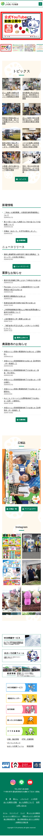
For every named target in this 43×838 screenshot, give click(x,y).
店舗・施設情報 (13, 739)
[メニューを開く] (40, 4)
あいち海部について (26, 802)
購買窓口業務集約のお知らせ (15, 296)
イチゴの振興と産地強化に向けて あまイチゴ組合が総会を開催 (30, 145)
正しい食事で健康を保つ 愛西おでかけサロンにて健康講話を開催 (10, 95)
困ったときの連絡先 (33, 813)
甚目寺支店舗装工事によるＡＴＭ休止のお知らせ (22, 280)
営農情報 (22, 420)
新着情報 (22, 240)
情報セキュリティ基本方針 (31, 816)
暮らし (15, 799)
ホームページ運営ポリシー (11, 816)
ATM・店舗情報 (28, 739)
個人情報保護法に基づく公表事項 (28, 819)
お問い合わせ (21, 806)
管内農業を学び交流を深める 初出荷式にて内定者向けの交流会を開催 (30, 95)
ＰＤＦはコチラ (30, 509)
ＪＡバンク (24, 799)
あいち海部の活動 (10, 802)
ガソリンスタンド (14, 743)
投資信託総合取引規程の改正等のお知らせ (20, 303)
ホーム (5, 813)
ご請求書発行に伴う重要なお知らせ (17, 319)
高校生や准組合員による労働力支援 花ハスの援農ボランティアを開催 (10, 121)
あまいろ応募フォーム (15, 746)
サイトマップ (13, 813)
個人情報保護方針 (9, 819)
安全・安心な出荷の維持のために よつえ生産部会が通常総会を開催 (30, 169)
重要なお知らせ (22, 337)
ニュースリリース (22, 266)
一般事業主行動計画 (21, 822)
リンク (22, 813)
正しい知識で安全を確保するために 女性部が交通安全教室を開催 (30, 120)
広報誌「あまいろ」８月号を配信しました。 (20, 231)
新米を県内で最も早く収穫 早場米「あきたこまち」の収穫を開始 (10, 145)
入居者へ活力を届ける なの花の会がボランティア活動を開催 (11, 168)
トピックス (22, 179)
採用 (37, 802)
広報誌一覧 (13, 509)
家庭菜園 (30, 746)
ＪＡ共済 (34, 799)
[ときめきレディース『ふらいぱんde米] (11, 598)
